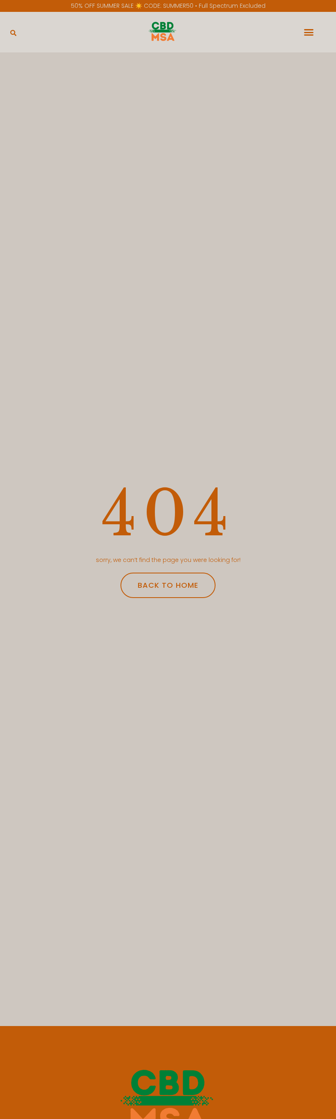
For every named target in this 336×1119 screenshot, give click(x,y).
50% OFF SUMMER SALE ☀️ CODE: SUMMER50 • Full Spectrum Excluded (168, 6)
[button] (13, 33)
